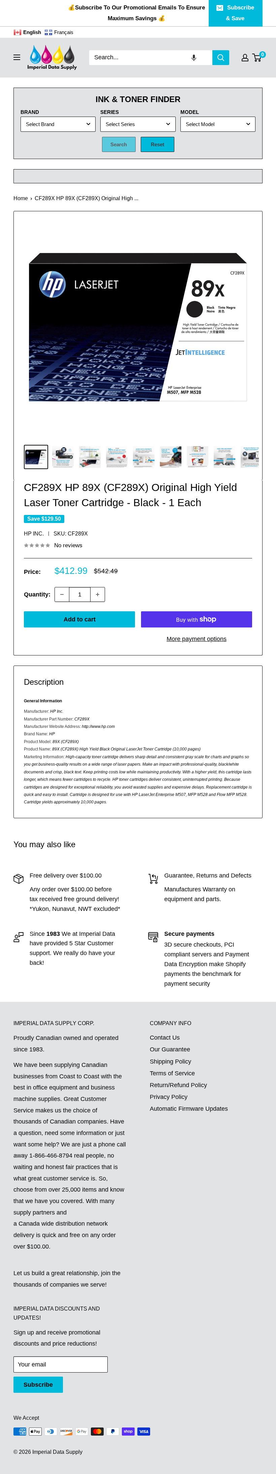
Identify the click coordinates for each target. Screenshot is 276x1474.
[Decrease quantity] (62, 594)
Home (20, 198)
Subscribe (38, 1384)
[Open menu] (16, 57)
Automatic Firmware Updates (189, 1108)
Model (189, 112)
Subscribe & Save (240, 13)
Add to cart (80, 619)
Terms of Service (172, 1073)
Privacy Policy (168, 1097)
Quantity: (37, 594)
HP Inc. (34, 533)
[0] (257, 58)
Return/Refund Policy (178, 1085)
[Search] (220, 57)
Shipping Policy (170, 1061)
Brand (30, 112)
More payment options (197, 639)
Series (109, 112)
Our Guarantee (170, 1049)
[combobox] (150, 57)
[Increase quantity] (98, 594)
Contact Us (165, 1037)
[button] (193, 57)
